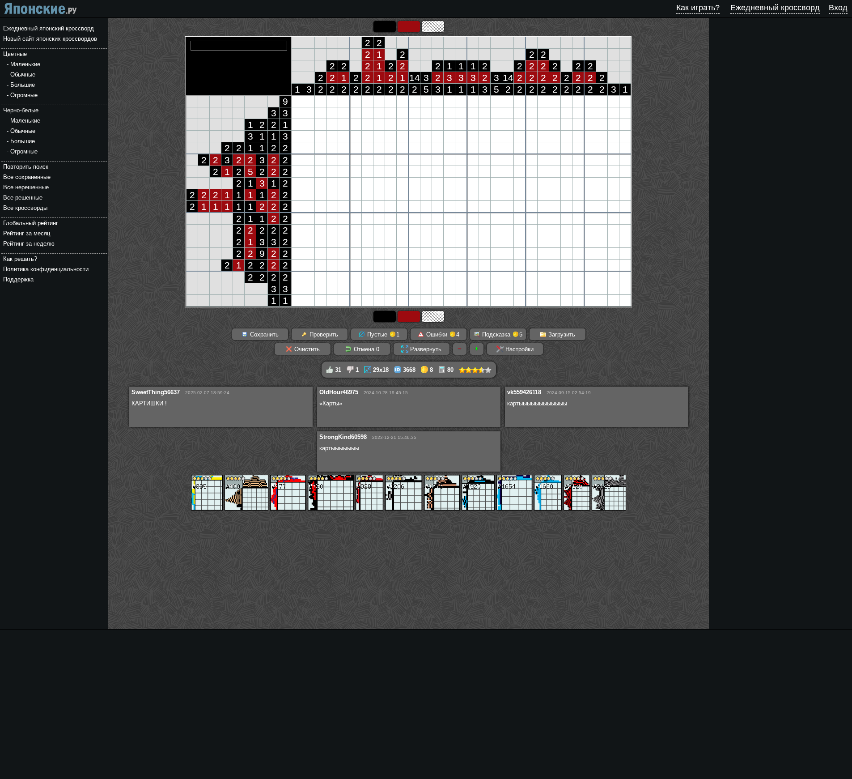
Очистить (306, 349)
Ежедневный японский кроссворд (48, 28)
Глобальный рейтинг (30, 223)
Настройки (519, 349)
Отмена (365, 349)
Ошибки (441, 334)
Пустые (382, 334)
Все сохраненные (27, 177)
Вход (838, 7)
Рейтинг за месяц (26, 233)
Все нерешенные (26, 187)
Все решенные (22, 197)
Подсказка (501, 334)
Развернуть (424, 349)
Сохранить (263, 334)
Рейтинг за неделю (29, 243)
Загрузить (561, 334)
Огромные (24, 95)
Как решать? (20, 258)
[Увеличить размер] (476, 349)
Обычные (22, 74)
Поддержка (18, 279)
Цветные (15, 54)
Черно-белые (20, 110)
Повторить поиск (25, 166)
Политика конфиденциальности (46, 269)
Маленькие (25, 64)
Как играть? (698, 7)
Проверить (323, 334)
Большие (22, 84)
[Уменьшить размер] (459, 349)
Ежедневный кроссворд (775, 7)
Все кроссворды (25, 207)
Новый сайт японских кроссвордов (50, 38)
